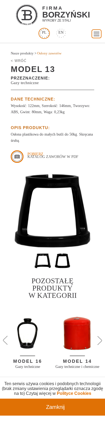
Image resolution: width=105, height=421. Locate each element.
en (61, 32)
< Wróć (18, 61)
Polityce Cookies (74, 393)
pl (44, 32)
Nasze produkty (22, 53)
